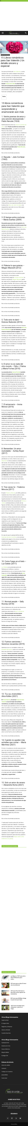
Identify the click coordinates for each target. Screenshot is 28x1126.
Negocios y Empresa (7, 1026)
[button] (2, 33)
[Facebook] (7, 1118)
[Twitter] (16, 1118)
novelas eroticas (18, 277)
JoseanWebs (5, 1075)
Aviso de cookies (6, 1065)
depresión (4, 460)
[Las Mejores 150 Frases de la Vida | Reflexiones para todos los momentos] (5, 978)
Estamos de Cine (6, 1046)
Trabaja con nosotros (7, 1071)
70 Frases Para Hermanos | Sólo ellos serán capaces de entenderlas (18, 992)
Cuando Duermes (6, 1033)
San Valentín (17, 71)
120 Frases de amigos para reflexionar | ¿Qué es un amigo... (17, 1007)
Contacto (4, 1068)
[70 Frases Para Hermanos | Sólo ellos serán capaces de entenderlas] (5, 992)
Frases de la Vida (10, 83)
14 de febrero (6, 699)
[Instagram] (11, 1118)
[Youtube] (20, 1118)
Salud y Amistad (6, 1030)
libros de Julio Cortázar (14, 205)
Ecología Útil (5, 1055)
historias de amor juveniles (9, 537)
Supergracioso (5, 1042)
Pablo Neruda (21, 147)
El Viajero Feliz (5, 1023)
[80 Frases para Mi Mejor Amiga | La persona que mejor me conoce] (5, 1000)
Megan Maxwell (17, 279)
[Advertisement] (14, 16)
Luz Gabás (4, 567)
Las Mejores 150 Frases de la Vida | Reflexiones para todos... (18, 977)
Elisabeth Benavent (7, 649)
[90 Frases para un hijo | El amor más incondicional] (5, 985)
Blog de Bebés (5, 1052)
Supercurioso (5, 1020)
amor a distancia (19, 611)
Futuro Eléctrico (6, 1049)
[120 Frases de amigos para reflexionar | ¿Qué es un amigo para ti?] (5, 1007)
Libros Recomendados (5, 54)
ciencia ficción (16, 372)
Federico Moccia (10, 493)
